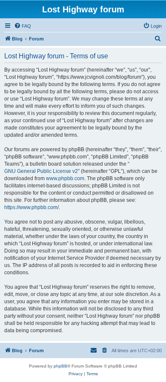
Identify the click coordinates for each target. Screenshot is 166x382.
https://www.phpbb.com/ (31, 207)
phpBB (60, 366)
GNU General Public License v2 (41, 171)
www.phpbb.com (65, 178)
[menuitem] (22, 26)
